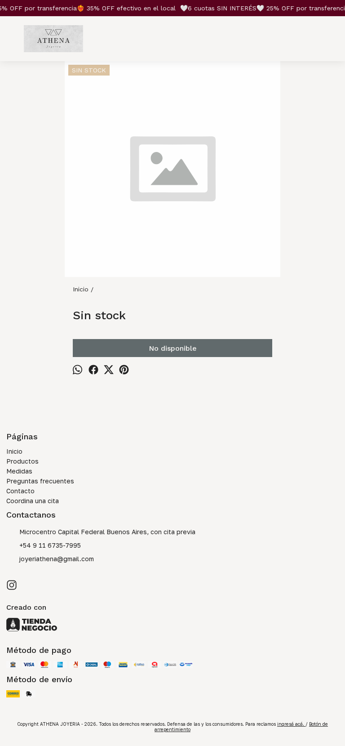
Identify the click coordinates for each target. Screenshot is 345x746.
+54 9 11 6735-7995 (50, 545)
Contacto (20, 491)
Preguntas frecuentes (40, 481)
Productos (22, 461)
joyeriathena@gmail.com (56, 559)
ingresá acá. (291, 724)
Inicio (14, 451)
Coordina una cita (32, 501)
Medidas (19, 471)
